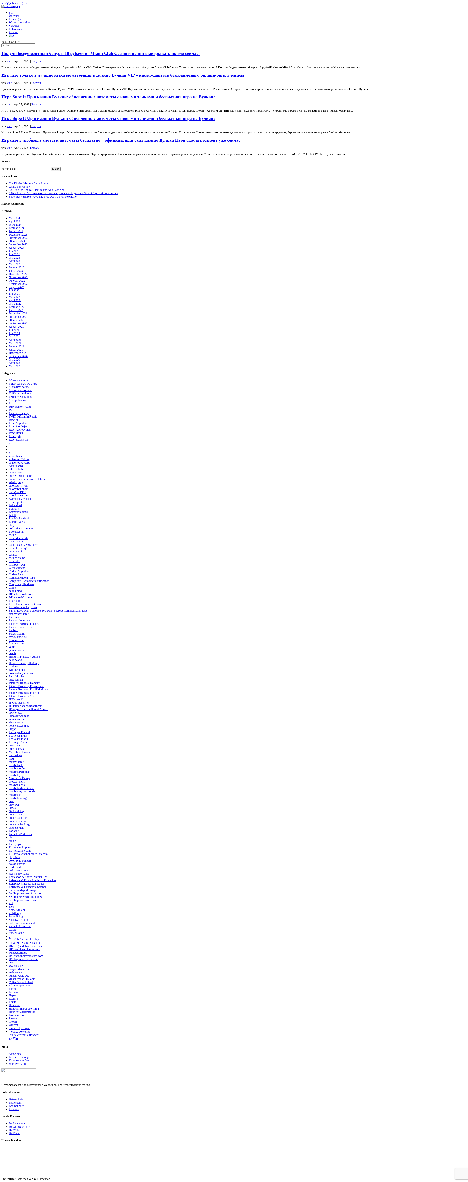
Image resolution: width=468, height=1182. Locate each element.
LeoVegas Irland (18, 738)
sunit (9, 61)
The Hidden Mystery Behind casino (29, 183)
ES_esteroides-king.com (23, 607)
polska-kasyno (17, 863)
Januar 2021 (16, 349)
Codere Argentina (19, 571)
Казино (13, 998)
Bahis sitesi (15, 505)
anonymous (15, 472)
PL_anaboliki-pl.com (21, 847)
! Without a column (20, 393)
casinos (13, 554)
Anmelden (15, 1053)
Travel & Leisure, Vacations (25, 942)
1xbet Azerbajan (18, 426)
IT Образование (19, 702)
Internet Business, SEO (22, 696)
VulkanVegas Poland (21, 982)
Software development (22, 923)
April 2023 (15, 260)
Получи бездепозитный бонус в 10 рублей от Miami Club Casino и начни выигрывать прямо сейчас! (100, 53)
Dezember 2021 (18, 313)
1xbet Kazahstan (18, 439)
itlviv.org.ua (15, 712)
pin (10, 837)
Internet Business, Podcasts (24, 692)
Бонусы (36, 61)
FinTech (13, 630)
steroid (12, 929)
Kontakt (13, 32)
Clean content (17, 567)
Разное (13, 1018)
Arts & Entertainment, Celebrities (28, 479)
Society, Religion (19, 919)
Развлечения (16, 1015)
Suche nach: (8, 168)
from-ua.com (16, 643)
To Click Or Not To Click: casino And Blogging (37, 189)
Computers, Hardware (21, 584)
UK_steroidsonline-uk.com (24, 949)
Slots (11, 906)
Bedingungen (16, 1105)
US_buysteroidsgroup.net (23, 959)
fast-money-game (19, 613)
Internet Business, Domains (24, 682)
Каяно (12, 1001)
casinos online (17, 557)
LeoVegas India (18, 735)
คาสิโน (13, 1038)
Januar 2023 (16, 270)
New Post (14, 804)
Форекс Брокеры (19, 1028)
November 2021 (18, 316)
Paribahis (14, 830)
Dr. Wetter (15, 1130)
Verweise (14, 25)
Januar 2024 (16, 231)
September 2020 (18, 356)
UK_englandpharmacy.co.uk (25, 946)
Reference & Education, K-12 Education (32, 880)
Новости (14, 1005)
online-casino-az (18, 814)
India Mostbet (17, 676)
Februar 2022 (16, 306)
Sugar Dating (16, 932)
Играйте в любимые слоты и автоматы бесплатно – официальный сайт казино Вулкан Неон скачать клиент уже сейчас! (121, 140)
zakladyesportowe (19, 985)
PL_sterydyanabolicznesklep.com (28, 853)
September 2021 (18, 323)
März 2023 (15, 264)
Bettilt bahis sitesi (19, 518)
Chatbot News (17, 564)
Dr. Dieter (14, 1133)
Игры (12, 995)
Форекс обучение (19, 1031)
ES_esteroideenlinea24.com (25, 604)
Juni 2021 (14, 333)
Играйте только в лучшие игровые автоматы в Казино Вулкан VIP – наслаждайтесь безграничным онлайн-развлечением (122, 75)
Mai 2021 (14, 336)
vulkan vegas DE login (22, 978)
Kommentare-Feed (19, 1060)
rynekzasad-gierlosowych (23, 890)
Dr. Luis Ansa (17, 1123)
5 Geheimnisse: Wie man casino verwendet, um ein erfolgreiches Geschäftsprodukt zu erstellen (63, 193)
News (12, 807)
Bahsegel (14, 508)
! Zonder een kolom (20, 396)
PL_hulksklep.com (20, 850)
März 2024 (15, 224)
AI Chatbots (16, 469)
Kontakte (14, 1109)
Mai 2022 (14, 297)
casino (12, 534)
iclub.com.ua (16, 666)
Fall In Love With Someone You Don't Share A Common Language (48, 610)
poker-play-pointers (20, 860)
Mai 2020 (14, 359)
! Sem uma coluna (19, 386)
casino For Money (19, 186)
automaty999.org (18, 488)
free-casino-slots (18, 636)
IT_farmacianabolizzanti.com (25, 705)
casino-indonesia (18, 538)
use (11, 962)
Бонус (12, 988)
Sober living (16, 916)
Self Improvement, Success (24, 900)
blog (11, 525)
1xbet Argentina (18, 423)
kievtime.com (16, 722)
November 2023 (18, 237)
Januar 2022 (16, 310)
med (11, 758)
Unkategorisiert (18, 952)
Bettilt (12, 515)
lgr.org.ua (14, 745)
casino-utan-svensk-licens (23, 544)
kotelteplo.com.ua (19, 725)
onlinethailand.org (19, 824)
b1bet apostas (16, 502)
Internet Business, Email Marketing (29, 689)
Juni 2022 (14, 293)
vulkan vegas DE (19, 975)
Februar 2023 (16, 267)
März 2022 (15, 303)
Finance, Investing (19, 620)
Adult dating (16, 465)
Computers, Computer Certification (29, 581)
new (11, 801)
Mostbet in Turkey (19, 778)
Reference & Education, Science (27, 886)
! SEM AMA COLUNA (23, 383)
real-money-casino (19, 870)
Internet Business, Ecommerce (26, 686)
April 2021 (15, 339)
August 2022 (16, 287)
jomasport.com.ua (19, 715)
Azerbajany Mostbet (20, 498)
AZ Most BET (17, 492)
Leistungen (15, 19)
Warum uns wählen (20, 22)
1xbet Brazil (16, 433)
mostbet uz (15, 794)
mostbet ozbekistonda (21, 788)
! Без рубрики (17, 400)
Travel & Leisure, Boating (24, 939)
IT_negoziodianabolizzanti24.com (28, 709)
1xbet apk (14, 419)
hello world (15, 659)
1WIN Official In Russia (23, 416)
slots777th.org (17, 909)
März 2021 (15, 343)
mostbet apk (16, 765)
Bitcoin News (17, 521)
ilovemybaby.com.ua (21, 673)
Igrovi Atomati (17, 669)
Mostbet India (17, 781)
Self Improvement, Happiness (26, 896)
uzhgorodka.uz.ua (19, 969)
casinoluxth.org (18, 548)
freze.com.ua (16, 640)
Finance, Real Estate (20, 627)
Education (14, 600)
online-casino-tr (18, 817)
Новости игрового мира (24, 1008)
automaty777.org (18, 485)
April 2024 (15, 221)
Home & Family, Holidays (24, 663)
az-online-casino (18, 495)
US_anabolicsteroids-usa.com (26, 955)
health (12, 653)
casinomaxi (15, 551)
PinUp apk (15, 844)
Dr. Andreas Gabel (19, 1126)
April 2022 (15, 300)
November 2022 (18, 277)
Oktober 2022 (17, 280)
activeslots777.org (19, 462)
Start (11, 12)
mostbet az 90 (17, 768)
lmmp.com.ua (16, 748)
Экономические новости (24, 1034)
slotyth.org (15, 913)
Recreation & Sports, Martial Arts (28, 877)
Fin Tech (14, 617)
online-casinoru (18, 821)
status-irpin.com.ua (20, 926)
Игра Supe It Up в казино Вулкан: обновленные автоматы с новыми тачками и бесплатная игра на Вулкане (108, 96)
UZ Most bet (16, 965)
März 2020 (15, 366)
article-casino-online (20, 475)
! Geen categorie (18, 380)
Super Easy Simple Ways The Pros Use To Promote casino (43, 196)
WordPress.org (17, 1063)
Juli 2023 (14, 251)
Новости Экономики (22, 1011)
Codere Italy (16, 574)
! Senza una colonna (20, 390)
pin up (12, 840)
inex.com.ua (16, 679)
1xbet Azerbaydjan (20, 429)
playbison (14, 857)
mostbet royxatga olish (22, 791)
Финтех (13, 1025)
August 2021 (16, 326)
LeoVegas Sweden (19, 742)
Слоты (13, 1021)
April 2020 (15, 362)
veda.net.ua (15, 972)
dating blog (15, 590)
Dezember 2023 (18, 234)
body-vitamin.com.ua (21, 528)
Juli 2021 (14, 329)
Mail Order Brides (19, 752)
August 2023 (16, 247)
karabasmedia (16, 719)
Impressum (15, 1102)
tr (9, 936)
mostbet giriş (16, 775)
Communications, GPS (22, 577)
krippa (12, 729)
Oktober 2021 (17, 320)
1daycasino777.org (20, 406)
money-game (16, 761)
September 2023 (18, 244)
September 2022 (18, 283)
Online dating (16, 811)
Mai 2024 (14, 218)
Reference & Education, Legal (26, 883)
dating (12, 587)
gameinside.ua (17, 650)
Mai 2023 (14, 257)
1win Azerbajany (19, 413)
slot (11, 903)
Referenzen (15, 29)
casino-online (16, 541)
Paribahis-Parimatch (20, 834)
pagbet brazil (16, 827)
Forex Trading (17, 633)
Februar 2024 (16, 227)
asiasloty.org (16, 482)
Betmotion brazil (18, 511)
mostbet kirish (17, 784)
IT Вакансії (16, 699)
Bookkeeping (16, 531)
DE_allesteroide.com (21, 594)
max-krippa (15, 755)
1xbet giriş (15, 436)
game (12, 646)
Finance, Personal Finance (24, 623)
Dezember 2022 (18, 274)
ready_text (15, 867)
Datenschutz (16, 1099)
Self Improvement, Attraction (25, 893)
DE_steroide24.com (20, 597)
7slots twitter (16, 456)
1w (10, 409)
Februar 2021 (16, 346)
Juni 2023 (14, 254)
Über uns (14, 15)
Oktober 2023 (17, 241)
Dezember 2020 (18, 352)
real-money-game (19, 873)
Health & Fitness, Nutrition (24, 656)
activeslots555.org (19, 459)
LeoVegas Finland (19, 732)
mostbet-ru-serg (18, 798)
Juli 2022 (14, 290)
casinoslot (14, 561)
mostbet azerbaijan (19, 771)
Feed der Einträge (19, 1057)
